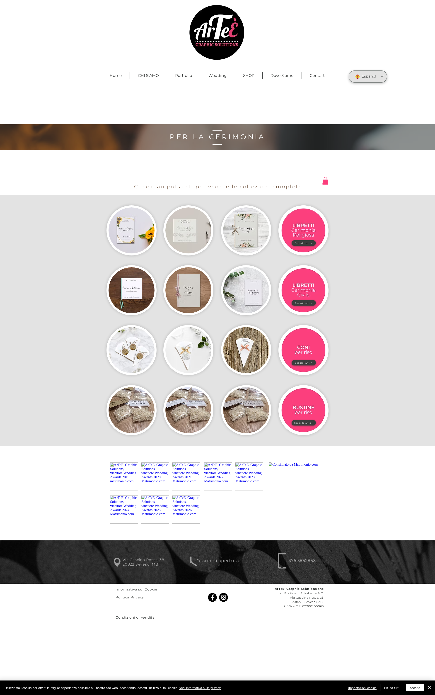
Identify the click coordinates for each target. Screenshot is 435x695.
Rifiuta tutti (391, 687)
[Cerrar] (429, 687)
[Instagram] (223, 597)
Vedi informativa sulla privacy (200, 687)
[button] (325, 181)
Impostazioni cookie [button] (362, 687)
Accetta (415, 687)
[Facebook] (212, 597)
